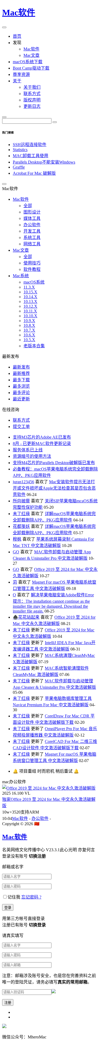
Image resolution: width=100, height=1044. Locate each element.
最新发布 (21, 367)
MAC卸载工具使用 (30, 155)
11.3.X (29, 287)
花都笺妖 (21, 526)
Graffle (19, 167)
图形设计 (32, 212)
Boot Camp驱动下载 (31, 68)
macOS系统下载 (27, 61)
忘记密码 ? (31, 897)
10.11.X (30, 311)
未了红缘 (21, 513)
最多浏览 (21, 386)
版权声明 (32, 100)
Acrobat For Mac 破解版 (34, 173)
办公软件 (32, 225)
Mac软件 (18, 12)
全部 (27, 205)
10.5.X (29, 339)
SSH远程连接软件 (29, 144)
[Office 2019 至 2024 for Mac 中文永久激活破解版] (48, 788)
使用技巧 (32, 263)
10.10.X (30, 316)
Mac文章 (31, 55)
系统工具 (32, 237)
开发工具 (32, 231)
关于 (17, 81)
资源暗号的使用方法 (32, 456)
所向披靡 (21, 501)
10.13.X (30, 301)
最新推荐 (21, 373)
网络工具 (32, 244)
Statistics (20, 149)
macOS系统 (34, 282)
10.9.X (29, 320)
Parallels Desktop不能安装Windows (44, 162)
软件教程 (32, 269)
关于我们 (32, 87)
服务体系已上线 (28, 450)
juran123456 (23, 482)
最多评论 (21, 392)
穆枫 (17, 539)
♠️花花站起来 (26, 617)
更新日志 (32, 106)
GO (16, 552)
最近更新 (21, 399)
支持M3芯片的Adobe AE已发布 (42, 437)
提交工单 (21, 426)
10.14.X (30, 296)
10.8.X (29, 325)
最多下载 (21, 380)
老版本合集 (34, 346)
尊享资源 (21, 74)
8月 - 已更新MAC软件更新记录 (42, 443)
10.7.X (29, 330)
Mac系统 (21, 275)
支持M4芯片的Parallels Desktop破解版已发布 (54, 462)
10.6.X (29, 335)
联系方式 (32, 93)
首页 (17, 36)
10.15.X (30, 292)
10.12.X (30, 306)
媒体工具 (32, 218)
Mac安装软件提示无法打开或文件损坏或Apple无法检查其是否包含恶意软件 (54, 488)
